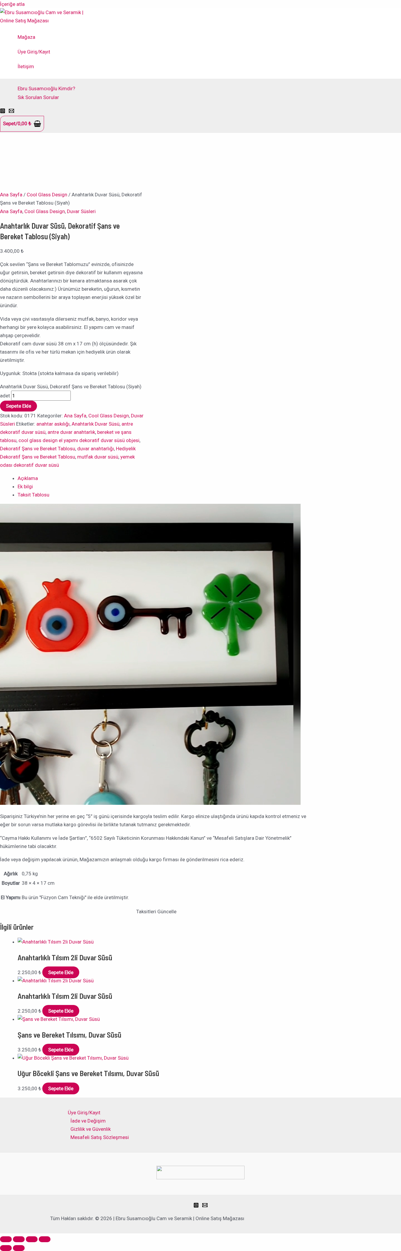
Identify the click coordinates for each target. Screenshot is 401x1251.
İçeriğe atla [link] (12, 4)
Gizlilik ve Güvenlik (90, 1129)
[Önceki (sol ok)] (6, 1248)
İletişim (26, 66)
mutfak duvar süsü (97, 457)
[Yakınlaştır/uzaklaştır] (6, 1239)
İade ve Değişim (88, 1121)
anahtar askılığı (53, 424)
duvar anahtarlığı (95, 448)
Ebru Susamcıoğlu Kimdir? (46, 88)
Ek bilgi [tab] (25, 486)
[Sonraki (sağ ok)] (19, 1248)
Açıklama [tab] (28, 478)
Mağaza (26, 37)
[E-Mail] (11, 112)
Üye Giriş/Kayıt (34, 52)
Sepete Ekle (18, 406)
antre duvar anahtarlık (71, 432)
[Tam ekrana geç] (19, 1239)
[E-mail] (205, 1206)
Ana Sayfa (11, 195)
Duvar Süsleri (81, 211)
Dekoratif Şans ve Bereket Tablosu (37, 448)
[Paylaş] (32, 1239)
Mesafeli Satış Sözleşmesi (99, 1137)
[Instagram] (2, 112)
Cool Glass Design (47, 195)
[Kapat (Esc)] (44, 1239)
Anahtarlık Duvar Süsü (95, 424)
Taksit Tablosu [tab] (33, 495)
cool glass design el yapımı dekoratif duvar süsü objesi (78, 440)
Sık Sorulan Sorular (38, 97)
